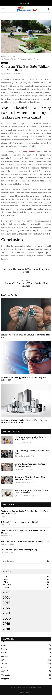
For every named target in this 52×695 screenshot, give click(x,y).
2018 (6, 629)
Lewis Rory (6, 74)
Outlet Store (6, 675)
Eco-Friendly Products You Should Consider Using (26, 270)
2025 (6, 592)
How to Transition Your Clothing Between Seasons (31, 465)
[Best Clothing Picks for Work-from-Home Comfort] (7, 493)
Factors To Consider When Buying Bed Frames (26, 284)
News (3, 667)
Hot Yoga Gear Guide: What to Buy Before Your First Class (25, 541)
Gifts (3, 660)
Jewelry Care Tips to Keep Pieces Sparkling (19, 549)
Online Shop (6, 671)
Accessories (6, 645)
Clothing (4, 652)
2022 (6, 608)
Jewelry (4, 664)
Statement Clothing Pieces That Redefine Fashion (30, 478)
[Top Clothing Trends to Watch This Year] (7, 454)
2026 (7, 571)
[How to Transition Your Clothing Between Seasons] (7, 467)
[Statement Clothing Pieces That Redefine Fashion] (7, 480)
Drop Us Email (24, 3)
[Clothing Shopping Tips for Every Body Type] (7, 440)
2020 (7, 618)
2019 (6, 624)
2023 (6, 603)
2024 (7, 597)
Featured (4, 656)
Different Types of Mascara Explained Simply (19, 522)
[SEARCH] (48, 561)
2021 (6, 613)
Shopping (4, 63)
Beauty (4, 649)
